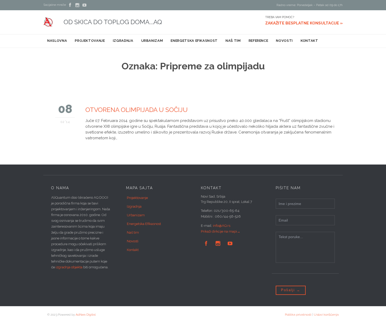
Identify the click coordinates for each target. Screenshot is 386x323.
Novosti (132, 241)
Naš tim (133, 232)
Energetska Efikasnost (144, 224)
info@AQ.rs (221, 226)
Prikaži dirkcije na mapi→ (220, 231)
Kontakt (133, 250)
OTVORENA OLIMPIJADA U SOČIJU (136, 110)
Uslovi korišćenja (326, 314)
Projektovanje (137, 198)
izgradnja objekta (69, 267)
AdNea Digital (86, 314)
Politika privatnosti (298, 314)
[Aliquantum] (48, 22)
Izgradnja (134, 206)
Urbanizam (136, 215)
